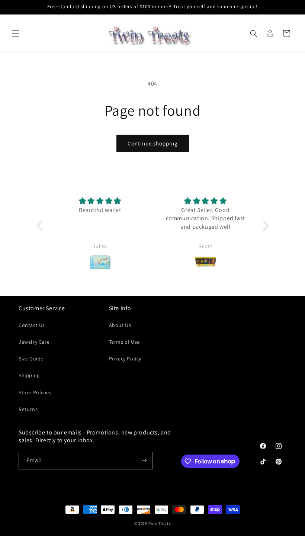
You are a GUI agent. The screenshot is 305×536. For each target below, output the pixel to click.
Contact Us (32, 325)
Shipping (29, 375)
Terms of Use (124, 341)
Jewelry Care (34, 341)
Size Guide (31, 358)
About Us (120, 325)
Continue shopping (153, 143)
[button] (15, 33)
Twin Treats (159, 523)
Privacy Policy (125, 358)
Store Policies (35, 392)
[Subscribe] (144, 460)
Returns (28, 409)
